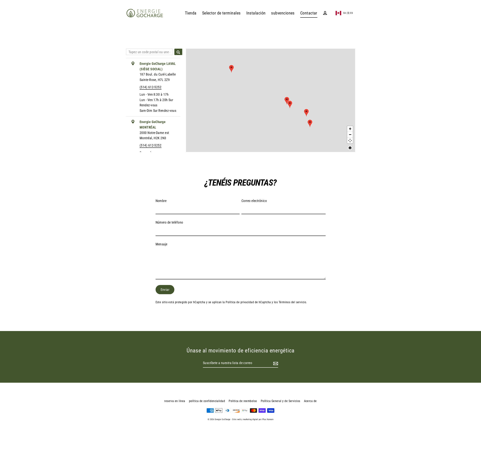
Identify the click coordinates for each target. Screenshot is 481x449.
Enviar (165, 290)
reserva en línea (174, 401)
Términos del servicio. (293, 302)
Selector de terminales (221, 13)
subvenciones (282, 13)
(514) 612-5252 (150, 87)
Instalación (256, 13)
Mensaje (161, 244)
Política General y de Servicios (280, 401)
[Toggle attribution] (350, 148)
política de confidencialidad (207, 401)
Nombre (161, 201)
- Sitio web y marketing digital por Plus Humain (252, 419)
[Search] (178, 52)
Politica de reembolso (243, 401)
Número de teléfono (169, 222)
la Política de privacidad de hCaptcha (247, 302)
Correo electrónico (254, 201)
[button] (344, 13)
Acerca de (310, 401)
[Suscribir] (275, 363)
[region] (270, 100)
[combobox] (149, 52)
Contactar (308, 13)
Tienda (191, 13)
